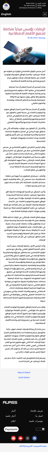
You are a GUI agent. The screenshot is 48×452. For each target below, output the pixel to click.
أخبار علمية (11, 416)
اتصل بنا (39, 416)
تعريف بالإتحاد (36, 411)
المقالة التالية (24, 377)
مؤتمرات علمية (36, 421)
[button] (45, 14)
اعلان (13, 421)
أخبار (13, 411)
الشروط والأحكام (25, 446)
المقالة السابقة (24, 372)
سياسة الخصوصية (40, 446)
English (6, 14)
